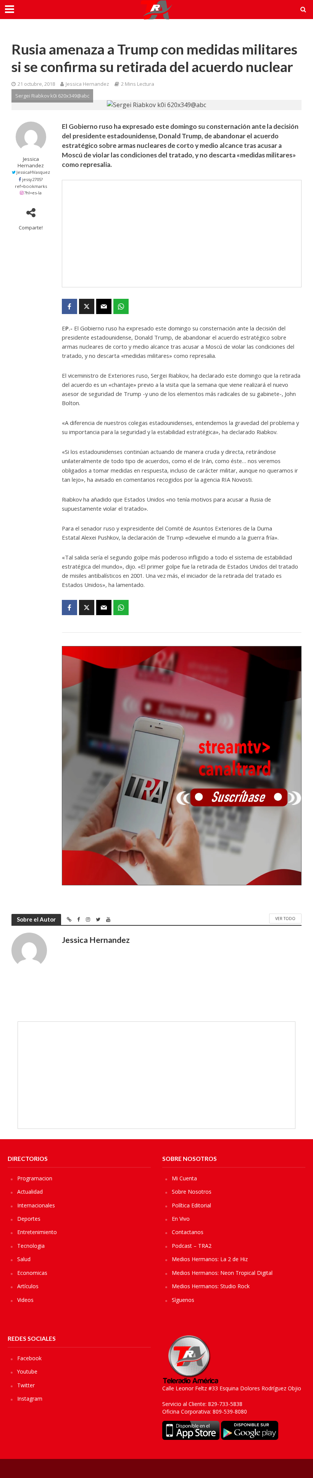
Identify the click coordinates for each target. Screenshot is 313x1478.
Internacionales (36, 1205)
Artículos (28, 1286)
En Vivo (181, 1218)
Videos (25, 1299)
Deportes (28, 1218)
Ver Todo (285, 918)
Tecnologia (31, 1245)
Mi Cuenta (184, 1178)
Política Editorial (191, 1205)
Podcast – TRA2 (191, 1245)
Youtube (27, 1371)
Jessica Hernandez (87, 83)
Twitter (26, 1385)
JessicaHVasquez (33, 172)
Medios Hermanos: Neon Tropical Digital (222, 1272)
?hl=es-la (33, 193)
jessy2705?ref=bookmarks (31, 182)
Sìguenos (183, 1299)
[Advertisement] (182, 233)
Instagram (29, 1398)
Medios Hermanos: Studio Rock (211, 1286)
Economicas (32, 1272)
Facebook (29, 1358)
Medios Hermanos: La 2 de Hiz (210, 1259)
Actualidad (30, 1191)
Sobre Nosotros (191, 1191)
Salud (24, 1259)
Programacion (34, 1178)
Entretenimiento (37, 1232)
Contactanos (187, 1232)
